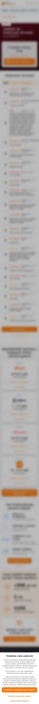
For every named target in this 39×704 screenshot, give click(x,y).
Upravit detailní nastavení (19, 701)
